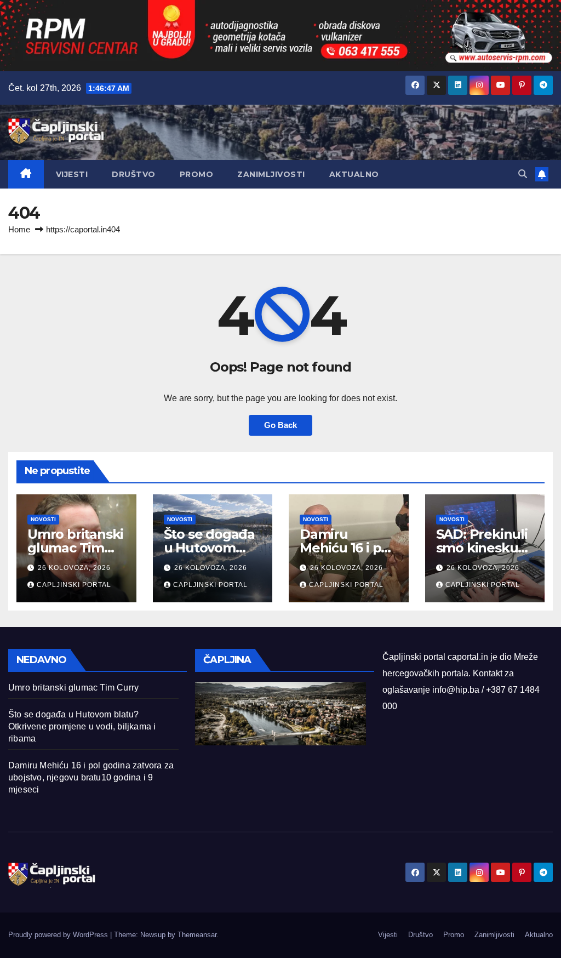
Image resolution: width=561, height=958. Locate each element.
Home (19, 229)
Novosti (43, 519)
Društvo (134, 174)
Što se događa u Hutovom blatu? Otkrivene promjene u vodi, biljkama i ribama (82, 726)
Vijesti (72, 174)
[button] (522, 174)
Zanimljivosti (271, 174)
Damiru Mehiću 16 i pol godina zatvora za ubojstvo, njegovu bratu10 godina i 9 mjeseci (91, 777)
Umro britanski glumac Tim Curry (75, 547)
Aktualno (354, 174)
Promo (197, 174)
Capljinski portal (74, 585)
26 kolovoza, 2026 (74, 568)
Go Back (280, 425)
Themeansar (197, 935)
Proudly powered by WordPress (59, 935)
